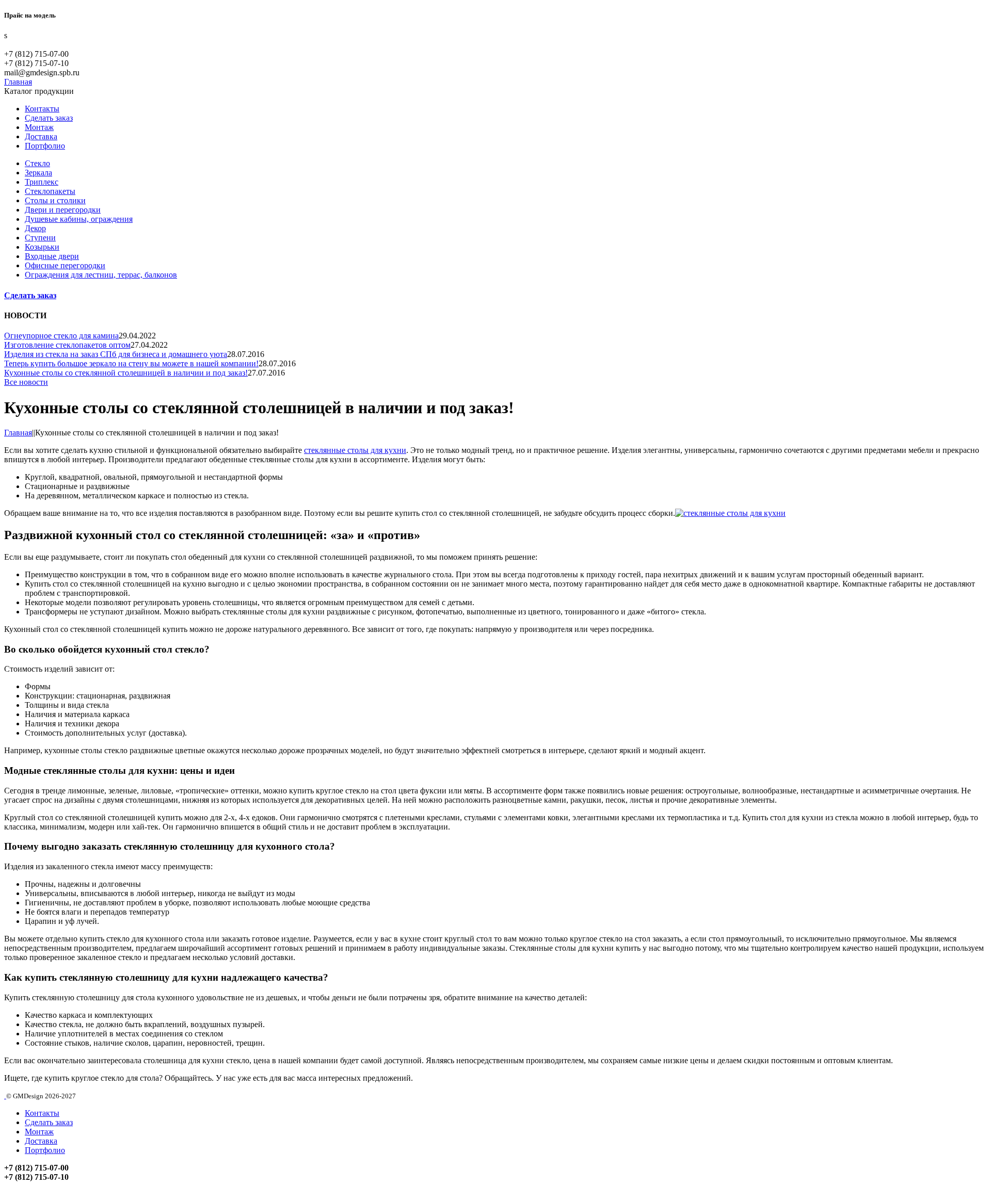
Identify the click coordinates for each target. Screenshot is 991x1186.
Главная (18, 432)
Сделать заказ (49, 117)
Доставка (41, 136)
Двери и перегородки (63, 209)
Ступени (40, 237)
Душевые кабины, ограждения (79, 219)
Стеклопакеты (50, 191)
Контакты (42, 108)
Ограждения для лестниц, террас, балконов (101, 274)
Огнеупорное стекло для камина (61, 335)
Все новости (26, 382)
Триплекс (41, 181)
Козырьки (42, 246)
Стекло (37, 163)
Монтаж (39, 127)
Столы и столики (55, 200)
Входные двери (52, 256)
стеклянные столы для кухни (355, 450)
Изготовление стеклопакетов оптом (67, 344)
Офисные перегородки (65, 265)
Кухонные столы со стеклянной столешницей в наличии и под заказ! (126, 372)
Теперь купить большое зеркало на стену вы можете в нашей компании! (131, 363)
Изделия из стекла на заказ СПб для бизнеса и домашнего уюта (115, 354)
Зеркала (38, 172)
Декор (35, 228)
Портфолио (45, 145)
